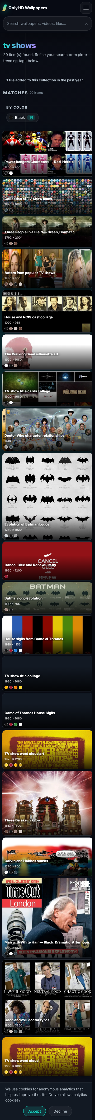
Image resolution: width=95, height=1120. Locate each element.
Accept (34, 1111)
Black (24, 117)
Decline (60, 1111)
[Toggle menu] (86, 8)
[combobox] (44, 23)
